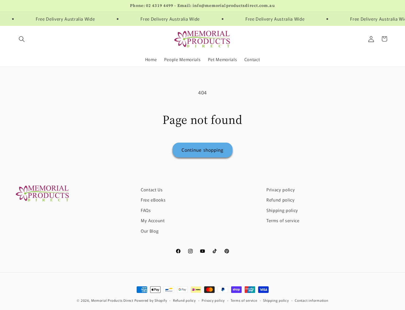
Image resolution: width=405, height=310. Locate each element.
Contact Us (152, 189)
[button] (21, 38)
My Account (153, 220)
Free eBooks (153, 200)
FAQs (146, 210)
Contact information (311, 300)
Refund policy (280, 200)
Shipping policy (282, 210)
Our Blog (149, 231)
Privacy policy (280, 189)
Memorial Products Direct (112, 300)
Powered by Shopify (150, 300)
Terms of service (282, 220)
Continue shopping (203, 149)
